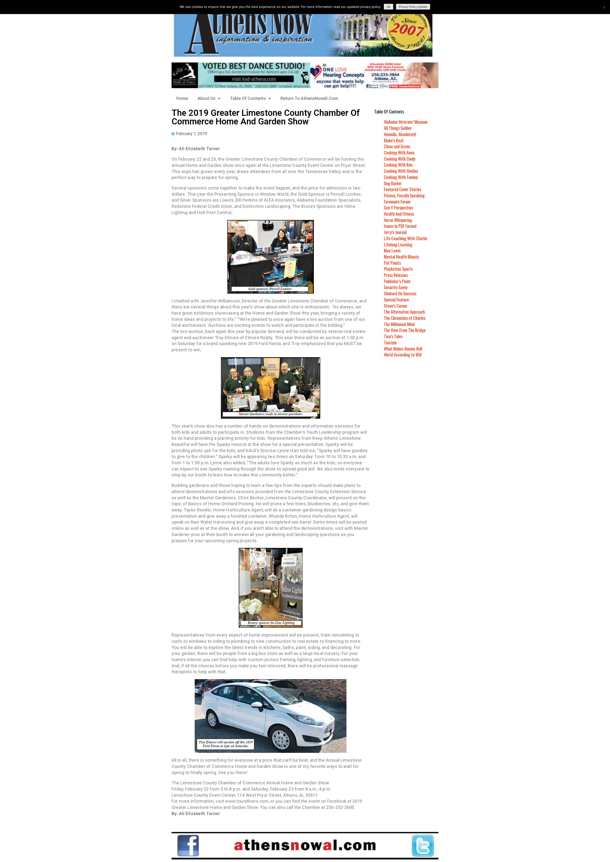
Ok (388, 7)
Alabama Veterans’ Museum (405, 122)
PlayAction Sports (398, 269)
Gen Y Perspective (398, 207)
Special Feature (396, 299)
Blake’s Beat (394, 140)
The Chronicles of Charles (404, 318)
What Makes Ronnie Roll (403, 349)
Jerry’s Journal (395, 232)
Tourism (390, 342)
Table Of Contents (248, 98)
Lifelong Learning (398, 244)
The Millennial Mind (399, 324)
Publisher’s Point (397, 281)
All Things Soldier (398, 128)
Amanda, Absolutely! (400, 134)
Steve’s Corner (395, 306)
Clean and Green (397, 146)
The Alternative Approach (404, 312)
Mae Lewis (392, 250)
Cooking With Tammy (401, 177)
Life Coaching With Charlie (405, 238)
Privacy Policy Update (413, 7)
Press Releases (396, 275)
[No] (604, 7)
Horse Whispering (398, 220)
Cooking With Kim (398, 165)
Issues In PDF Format (400, 226)
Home (182, 98)
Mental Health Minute (401, 257)
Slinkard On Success (400, 293)
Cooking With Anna (399, 152)
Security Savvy (395, 287)
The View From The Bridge (405, 330)
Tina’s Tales (393, 336)
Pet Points (392, 263)
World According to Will (403, 355)
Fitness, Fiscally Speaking (404, 195)
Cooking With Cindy (399, 159)
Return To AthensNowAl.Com (309, 98)
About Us (206, 98)
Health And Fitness (399, 214)
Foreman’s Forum (397, 202)
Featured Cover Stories (402, 189)
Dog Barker (393, 183)
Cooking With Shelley (401, 171)
